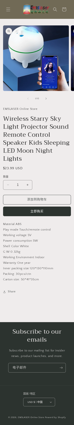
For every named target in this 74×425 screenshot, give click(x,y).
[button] (8, 9)
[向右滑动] (46, 98)
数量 (6, 176)
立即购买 (37, 211)
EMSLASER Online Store (31, 417)
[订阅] (61, 368)
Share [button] (12, 291)
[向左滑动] (27, 98)
